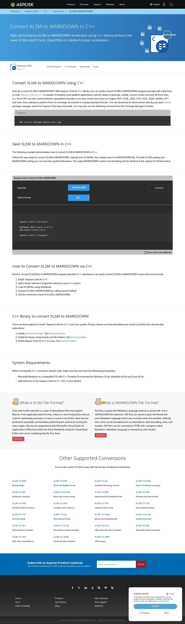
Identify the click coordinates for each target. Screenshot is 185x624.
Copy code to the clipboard (159, 252)
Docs (17, 602)
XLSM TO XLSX (143, 514)
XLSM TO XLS (60, 514)
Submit (141, 564)
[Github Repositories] (106, 588)
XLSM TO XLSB (102, 514)
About (122, 4)
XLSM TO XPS (19, 537)
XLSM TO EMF (60, 481)
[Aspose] (22, 4)
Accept (155, 606)
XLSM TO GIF (101, 481)
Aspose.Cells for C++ (32, 95)
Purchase (84, 4)
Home (18, 598)
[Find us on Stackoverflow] (92, 588)
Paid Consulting (22, 606)
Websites (110, 4)
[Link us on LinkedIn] (86, 588)
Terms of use (113, 620)
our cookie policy (162, 601)
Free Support (101, 602)
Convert (159, 188)
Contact (121, 620)
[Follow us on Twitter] (79, 588)
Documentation (57, 333)
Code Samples (54, 66)
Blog (57, 606)
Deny (166, 613)
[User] (164, 4)
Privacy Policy (103, 620)
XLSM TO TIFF (102, 503)
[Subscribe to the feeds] (112, 588)
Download (85, 66)
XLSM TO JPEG (102, 537)
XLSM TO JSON (61, 537)
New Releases (101, 598)
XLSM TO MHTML (62, 492)
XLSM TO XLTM (61, 526)
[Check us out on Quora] (99, 588)
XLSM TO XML (143, 526)
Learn (96, 66)
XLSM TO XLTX (102, 526)
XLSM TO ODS (102, 492)
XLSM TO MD (18, 492)
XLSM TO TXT (19, 514)
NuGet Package (35, 333)
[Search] (171, 4)
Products (71, 4)
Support (97, 4)
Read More (18, 439)
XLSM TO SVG (60, 503)
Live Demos (70, 66)
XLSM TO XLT (19, 526)
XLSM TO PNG (19, 503)
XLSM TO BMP (19, 481)
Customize (144, 613)
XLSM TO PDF (143, 492)
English (156, 4)
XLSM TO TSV (142, 503)
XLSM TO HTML (143, 481)
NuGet (167, 102)
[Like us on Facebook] (72, 588)
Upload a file (79, 187)
